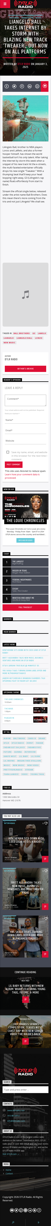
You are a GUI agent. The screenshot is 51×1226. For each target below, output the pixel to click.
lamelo (42, 333)
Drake (42, 738)
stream (29, 769)
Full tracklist (25, 607)
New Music (9, 342)
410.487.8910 (13, 1115)
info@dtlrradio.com (16, 1121)
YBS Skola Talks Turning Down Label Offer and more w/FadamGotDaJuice (24, 672)
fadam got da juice (14, 747)
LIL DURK (35, 756)
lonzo (38, 338)
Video (25, 774)
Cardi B (32, 738)
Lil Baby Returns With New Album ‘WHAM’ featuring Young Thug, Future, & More (25, 989)
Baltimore (19, 738)
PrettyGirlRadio (13, 769)
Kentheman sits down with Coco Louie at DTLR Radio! (24, 651)
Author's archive (25, 369)
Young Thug (37, 774)
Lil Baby (23, 756)
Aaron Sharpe (11, 857)
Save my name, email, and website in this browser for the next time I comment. (29, 452)
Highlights (27, 17)
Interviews (9, 823)
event (30, 743)
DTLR (6, 743)
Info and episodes (25, 540)
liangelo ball (24, 338)
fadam (39, 743)
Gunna (18, 752)
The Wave (8, 709)
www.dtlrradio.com (16, 1110)
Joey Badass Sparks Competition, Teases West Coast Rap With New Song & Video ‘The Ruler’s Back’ (25, 1029)
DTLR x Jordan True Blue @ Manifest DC (21, 665)
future (7, 752)
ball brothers (22, 333)
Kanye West (10, 756)
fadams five (34, 747)
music (7, 765)
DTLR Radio (24, 64)
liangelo (9, 338)
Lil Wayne (9, 761)
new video (33, 765)
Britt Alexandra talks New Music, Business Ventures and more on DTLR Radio (23, 659)
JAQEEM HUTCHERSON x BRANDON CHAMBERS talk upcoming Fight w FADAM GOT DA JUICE (24, 679)
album (7, 738)
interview (30, 752)
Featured (14, 17)
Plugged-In (9, 718)
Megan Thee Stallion (29, 761)
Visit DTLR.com (10, 1154)
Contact (9, 1173)
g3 (34, 333)
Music (39, 17)
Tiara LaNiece (11, 774)
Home (8, 1170)
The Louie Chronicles (14, 699)
